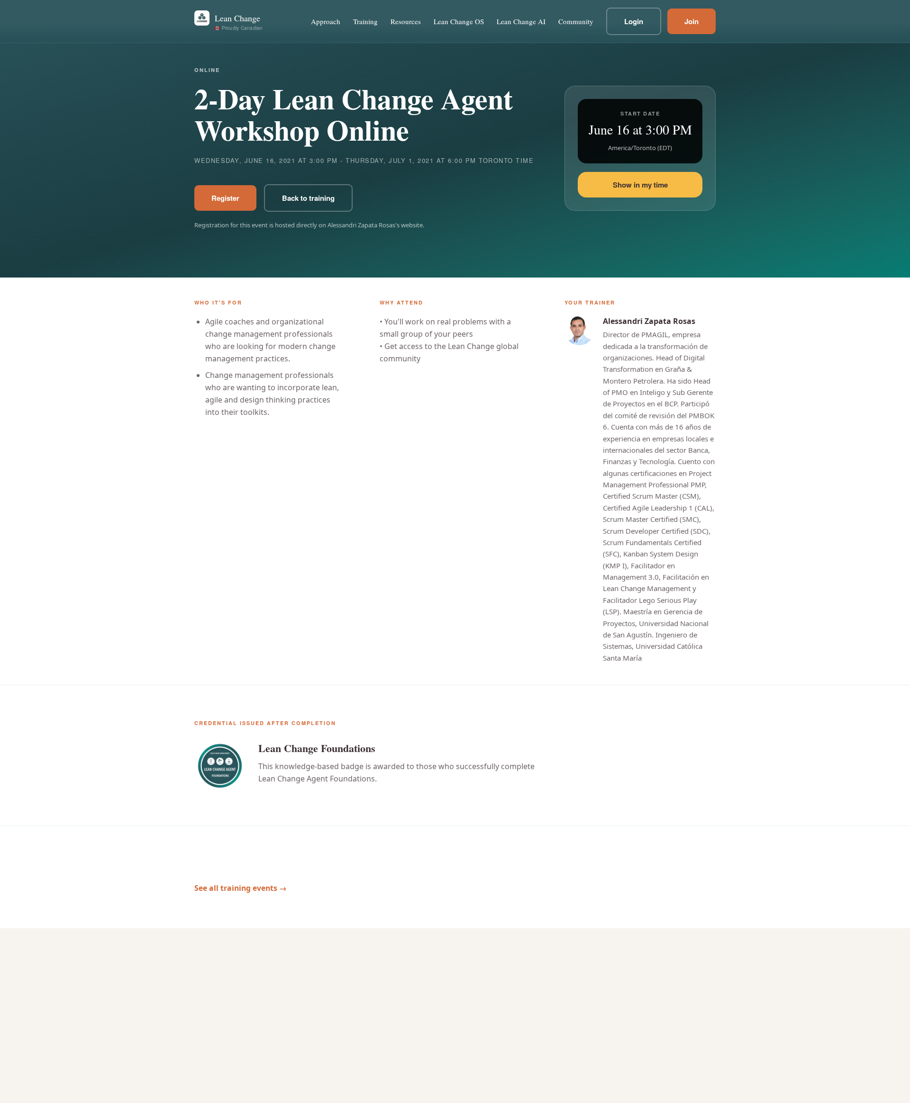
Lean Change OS (459, 21)
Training (365, 21)
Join (691, 21)
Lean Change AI (521, 21)
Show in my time (640, 184)
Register (225, 198)
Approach (325, 21)
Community (575, 21)
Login (633, 21)
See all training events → (240, 888)
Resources (406, 21)
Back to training (308, 198)
